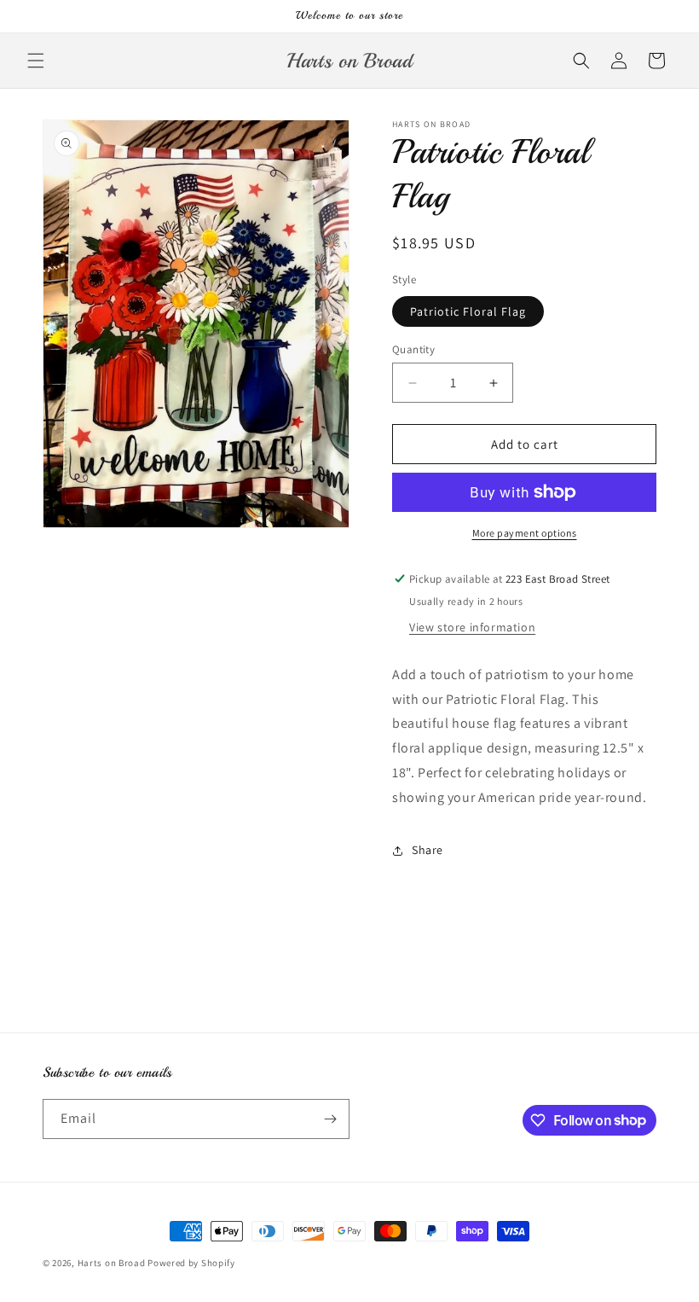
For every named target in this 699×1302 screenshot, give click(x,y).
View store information (472, 627)
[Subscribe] (330, 1119)
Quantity (413, 349)
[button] (36, 60)
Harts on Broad (112, 1263)
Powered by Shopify (191, 1263)
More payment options (524, 532)
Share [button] (427, 849)
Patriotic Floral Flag (468, 311)
